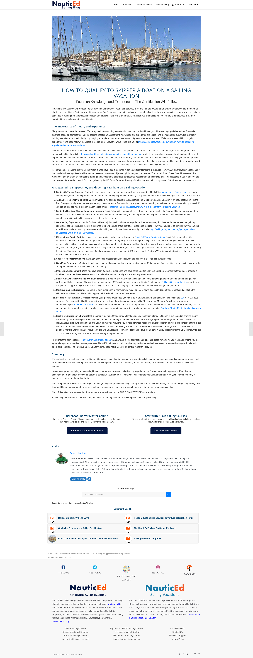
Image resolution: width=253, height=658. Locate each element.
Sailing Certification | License (75, 639)
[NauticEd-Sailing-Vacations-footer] (165, 590)
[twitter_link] (95, 567)
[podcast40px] (189, 568)
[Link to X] (179, 654)
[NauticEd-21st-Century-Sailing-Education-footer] (88, 590)
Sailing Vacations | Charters (75, 632)
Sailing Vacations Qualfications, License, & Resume (71, 554)
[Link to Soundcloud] (191, 654)
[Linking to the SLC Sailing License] (251, 329)
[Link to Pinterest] (199, 654)
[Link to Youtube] (195, 654)
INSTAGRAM (158, 573)
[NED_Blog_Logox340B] (66, 4)
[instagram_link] (158, 567)
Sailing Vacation (86, 503)
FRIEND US (63, 573)
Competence (74, 503)
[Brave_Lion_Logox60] (126, 569)
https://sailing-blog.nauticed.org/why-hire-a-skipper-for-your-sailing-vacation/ (145, 207)
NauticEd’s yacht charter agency (97, 340)
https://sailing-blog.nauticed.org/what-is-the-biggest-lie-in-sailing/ (111, 154)
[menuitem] (116, 4)
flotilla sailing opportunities (174, 282)
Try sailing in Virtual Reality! (126, 632)
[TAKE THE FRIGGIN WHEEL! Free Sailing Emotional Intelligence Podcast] (2, 329)
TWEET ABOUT (95, 573)
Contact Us (177, 632)
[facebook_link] (63, 567)
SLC (183, 298)
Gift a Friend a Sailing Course (126, 635)
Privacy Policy (177, 639)
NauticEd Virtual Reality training (150, 237)
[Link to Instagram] (187, 654)
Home (49, 554)
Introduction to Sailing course (174, 192)
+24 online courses (76, 607)
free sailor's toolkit (96, 607)
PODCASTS (190, 574)
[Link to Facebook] (183, 654)
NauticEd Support (177, 635)
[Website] (89, 479)
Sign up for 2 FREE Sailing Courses (126, 628)
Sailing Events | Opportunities (126, 639)
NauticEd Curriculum (83, 305)
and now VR (114, 604)
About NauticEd (177, 628)
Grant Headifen (78, 453)
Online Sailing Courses (75, 628)
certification (81, 611)
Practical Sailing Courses (75, 635)
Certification (62, 503)
